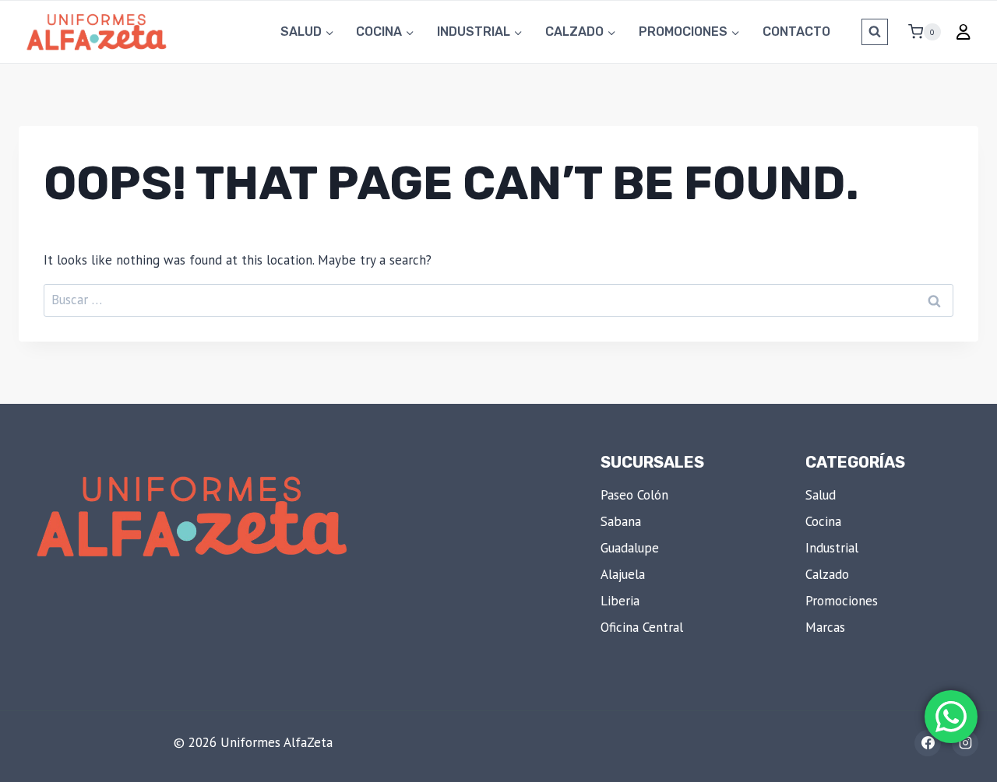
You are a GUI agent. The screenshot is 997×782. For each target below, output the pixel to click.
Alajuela (623, 574)
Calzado (827, 574)
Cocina (823, 521)
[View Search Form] (874, 32)
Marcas (825, 627)
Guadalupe (630, 547)
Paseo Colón (634, 494)
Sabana (621, 521)
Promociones (841, 600)
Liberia (620, 600)
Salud (820, 494)
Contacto (796, 31)
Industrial (831, 547)
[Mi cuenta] (963, 31)
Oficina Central (642, 627)
